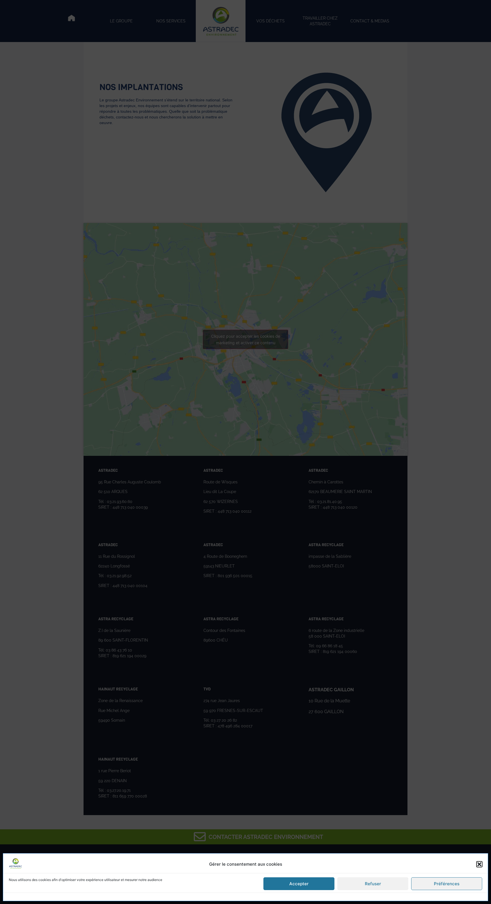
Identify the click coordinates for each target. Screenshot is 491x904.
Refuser (373, 883)
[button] (479, 864)
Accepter (299, 883)
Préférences (446, 883)
